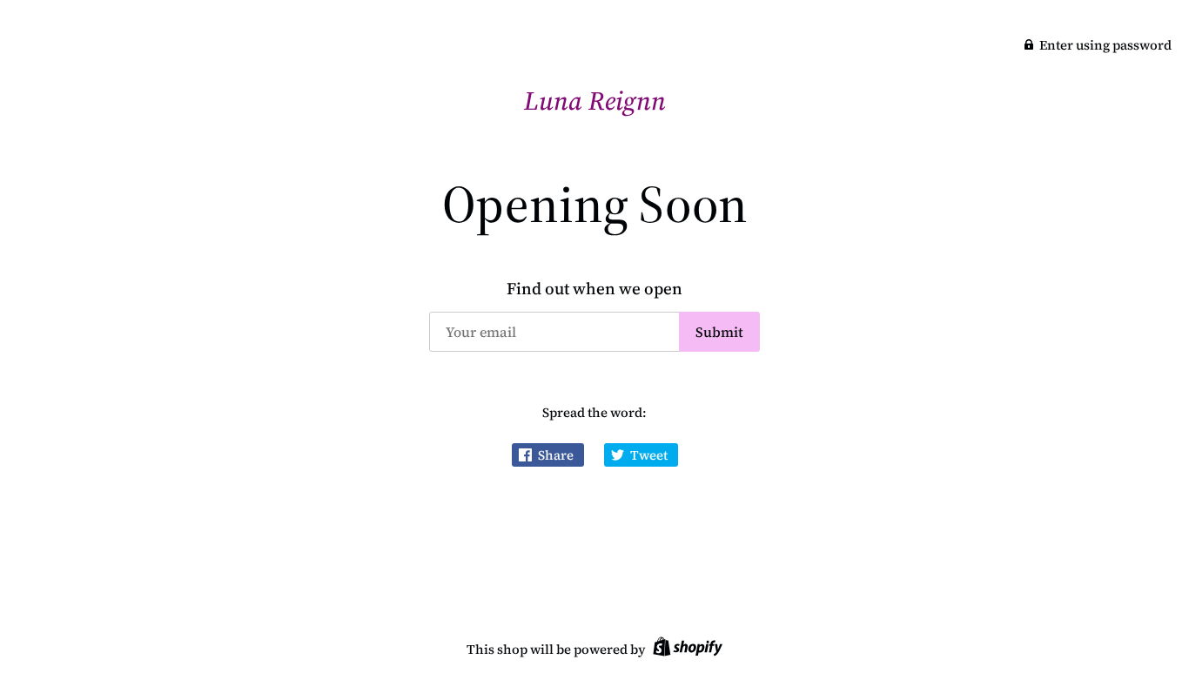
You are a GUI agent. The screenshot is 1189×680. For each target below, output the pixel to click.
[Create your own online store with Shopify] (685, 649)
